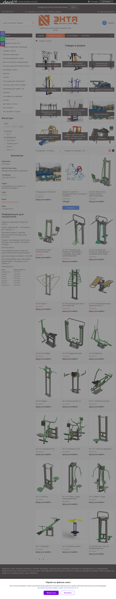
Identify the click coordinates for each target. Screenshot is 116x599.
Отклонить (68, 593)
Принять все (51, 593)
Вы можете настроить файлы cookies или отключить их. (57, 588)
